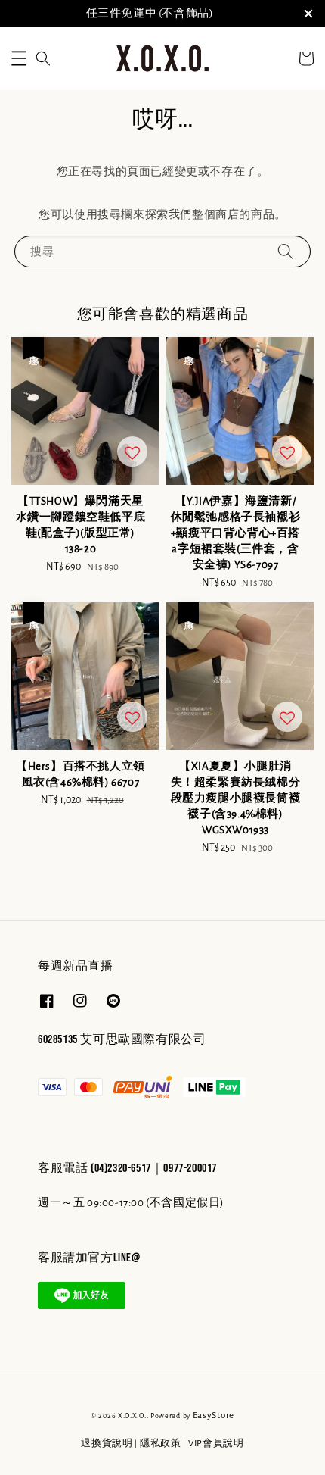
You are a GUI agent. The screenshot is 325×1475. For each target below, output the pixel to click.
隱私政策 (160, 1443)
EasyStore (213, 1415)
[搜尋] (286, 251)
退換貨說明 (107, 1443)
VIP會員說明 (216, 1443)
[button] (19, 58)
